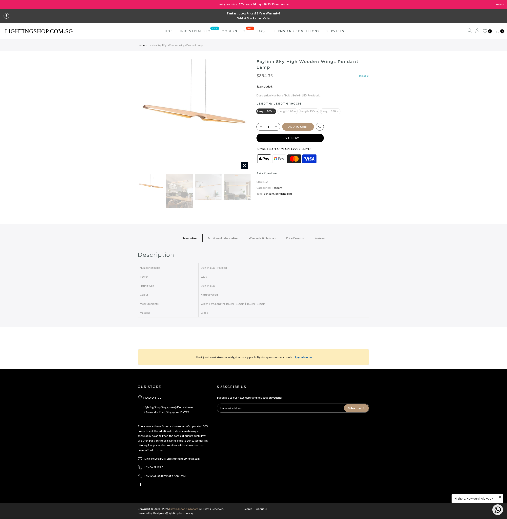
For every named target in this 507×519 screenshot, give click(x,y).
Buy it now (290, 138)
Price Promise (295, 238)
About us (262, 508)
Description (189, 238)
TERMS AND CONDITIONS (296, 31)
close (501, 4)
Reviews (319, 238)
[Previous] (144, 115)
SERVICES (335, 31)
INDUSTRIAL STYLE (199, 30)
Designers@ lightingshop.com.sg (173, 513)
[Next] (243, 115)
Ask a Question (266, 173)
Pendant (277, 187)
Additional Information (223, 238)
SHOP (168, 31)
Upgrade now (303, 357)
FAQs (261, 31)
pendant (269, 193)
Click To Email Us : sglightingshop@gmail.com (172, 458)
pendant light (283, 193)
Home (141, 45)
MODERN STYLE (237, 30)
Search (248, 508)
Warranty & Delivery (262, 238)
